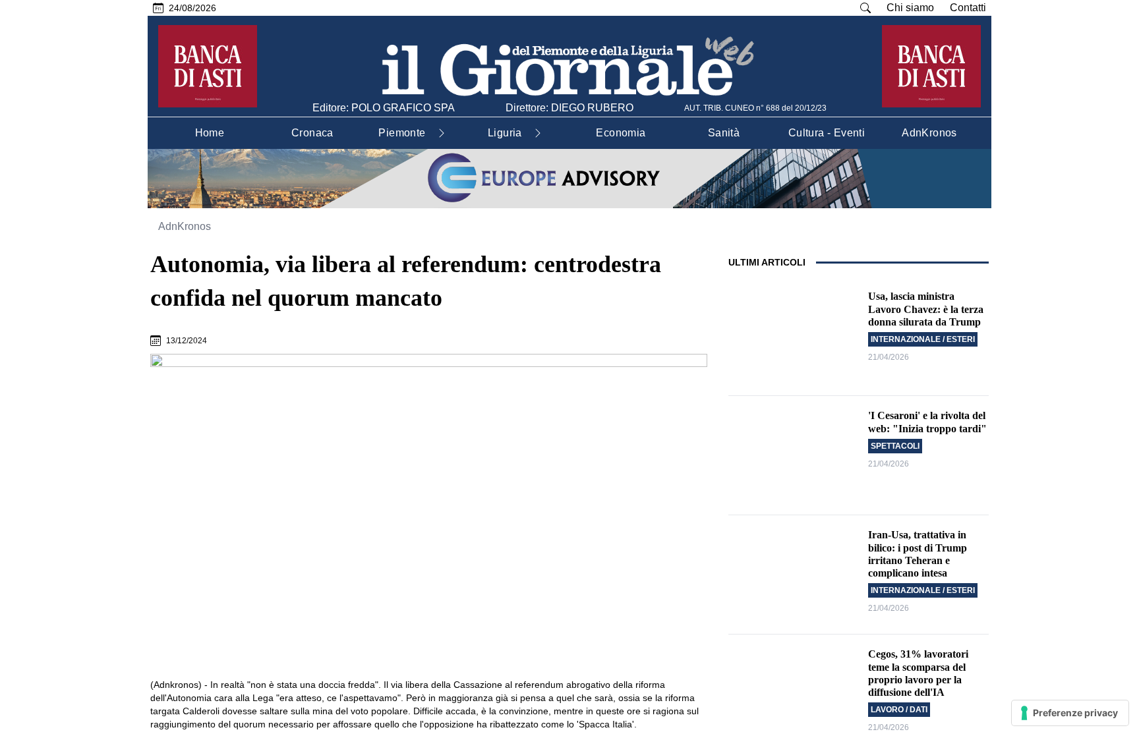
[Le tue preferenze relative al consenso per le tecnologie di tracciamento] (1070, 712)
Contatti (968, 7)
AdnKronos (184, 226)
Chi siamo (910, 7)
